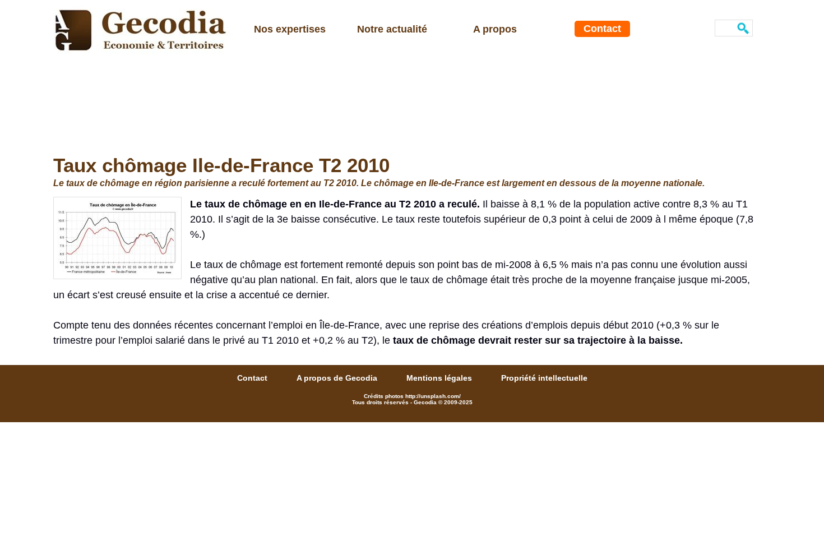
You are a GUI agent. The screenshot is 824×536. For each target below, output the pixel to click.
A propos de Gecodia (338, 377)
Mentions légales (440, 377)
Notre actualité (392, 29)
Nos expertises (290, 29)
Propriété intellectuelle (544, 377)
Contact (602, 28)
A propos (495, 29)
